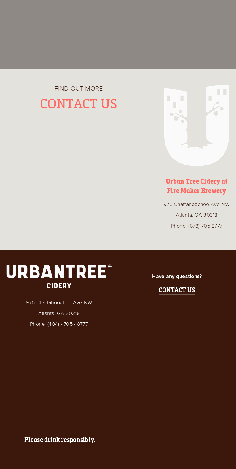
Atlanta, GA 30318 (59, 313)
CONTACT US (177, 290)
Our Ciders (19, 9)
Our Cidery (52, 9)
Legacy (81, 9)
